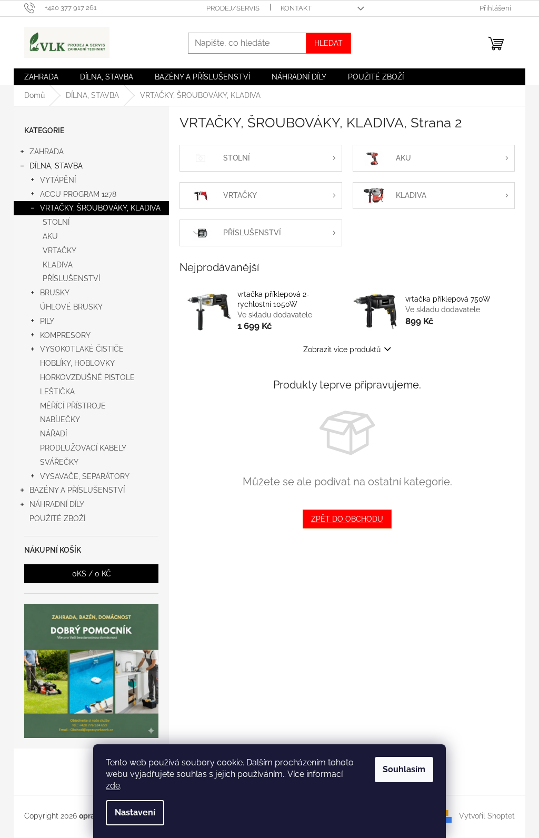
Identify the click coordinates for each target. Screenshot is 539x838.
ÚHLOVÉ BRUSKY (71, 307)
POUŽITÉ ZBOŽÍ (57, 518)
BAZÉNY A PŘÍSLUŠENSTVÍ (77, 490)
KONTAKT (296, 8)
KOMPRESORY (65, 335)
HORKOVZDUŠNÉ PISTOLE (87, 377)
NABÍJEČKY (60, 419)
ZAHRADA (46, 151)
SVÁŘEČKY (59, 462)
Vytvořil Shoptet (487, 816)
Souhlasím (404, 769)
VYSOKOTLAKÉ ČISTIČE (82, 349)
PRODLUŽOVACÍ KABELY (83, 448)
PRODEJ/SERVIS (232, 8)
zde (113, 786)
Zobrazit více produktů (342, 349)
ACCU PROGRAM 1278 (78, 194)
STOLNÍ (56, 222)
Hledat (328, 43)
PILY (47, 321)
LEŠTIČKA (57, 391)
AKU (50, 236)
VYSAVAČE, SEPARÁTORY (84, 476)
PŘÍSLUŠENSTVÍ (71, 278)
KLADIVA (58, 265)
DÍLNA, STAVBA (56, 166)
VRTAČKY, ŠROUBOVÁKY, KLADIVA (100, 208)
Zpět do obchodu (347, 519)
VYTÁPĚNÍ (58, 180)
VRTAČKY (59, 250)
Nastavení (135, 812)
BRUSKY (54, 292)
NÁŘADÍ (53, 434)
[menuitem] (41, 76)
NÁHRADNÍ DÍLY (56, 504)
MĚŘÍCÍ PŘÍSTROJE (73, 406)
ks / (91, 574)
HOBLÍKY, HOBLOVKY (77, 363)
